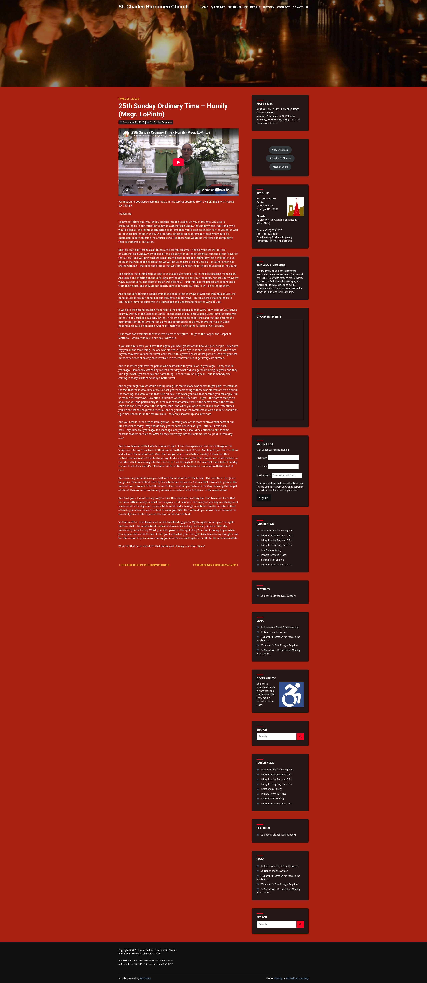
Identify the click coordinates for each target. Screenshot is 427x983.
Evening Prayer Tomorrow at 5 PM (214, 565)
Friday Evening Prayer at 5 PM (276, 535)
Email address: (264, 475)
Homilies (123, 98)
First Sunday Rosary (271, 550)
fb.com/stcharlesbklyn (281, 240)
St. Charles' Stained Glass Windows (278, 596)
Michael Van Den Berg (297, 978)
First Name (262, 457)
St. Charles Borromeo (161, 122)
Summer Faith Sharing (272, 559)
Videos (135, 98)
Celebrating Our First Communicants (145, 565)
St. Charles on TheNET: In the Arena (279, 627)
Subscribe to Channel (280, 158)
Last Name (262, 466)
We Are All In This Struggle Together (279, 645)
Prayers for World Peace (273, 555)
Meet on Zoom (280, 166)
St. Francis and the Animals (274, 632)
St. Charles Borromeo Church (153, 6)
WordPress (145, 978)
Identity (278, 978)
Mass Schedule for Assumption (277, 530)
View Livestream (280, 150)
